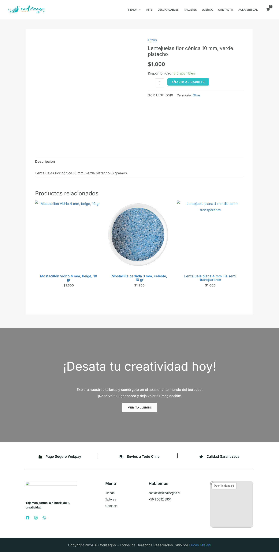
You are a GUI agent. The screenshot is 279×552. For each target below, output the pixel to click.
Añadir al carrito (188, 81)
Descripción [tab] (45, 161)
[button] (139, 9)
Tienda (110, 493)
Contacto (111, 506)
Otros (152, 40)
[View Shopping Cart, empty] (267, 9)
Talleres (110, 499)
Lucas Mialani (200, 545)
